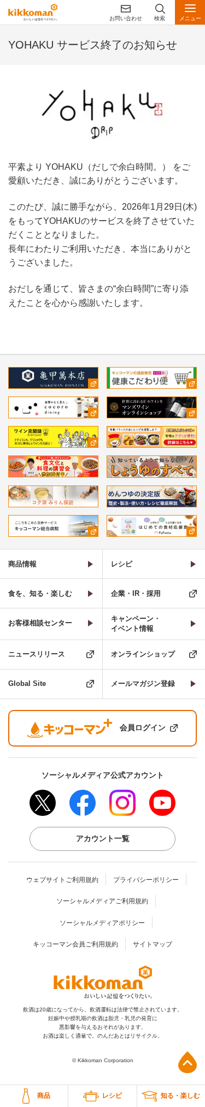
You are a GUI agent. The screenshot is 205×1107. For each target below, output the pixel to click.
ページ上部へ (187, 1062)
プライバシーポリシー (146, 880)
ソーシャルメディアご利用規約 (102, 901)
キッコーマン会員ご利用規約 (75, 944)
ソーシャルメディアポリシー (102, 923)
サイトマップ (152, 944)
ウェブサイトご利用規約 (62, 880)
